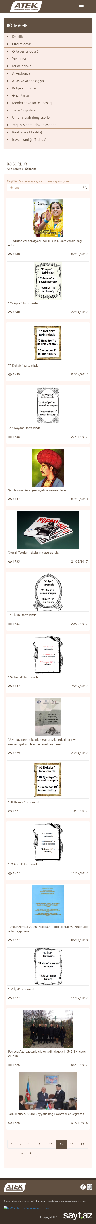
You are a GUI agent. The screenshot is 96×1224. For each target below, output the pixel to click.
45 (31, 1153)
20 (12, 1153)
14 (30, 1144)
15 (40, 1144)
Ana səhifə (14, 169)
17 (61, 1144)
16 (51, 1144)
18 (72, 1144)
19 (82, 1144)
